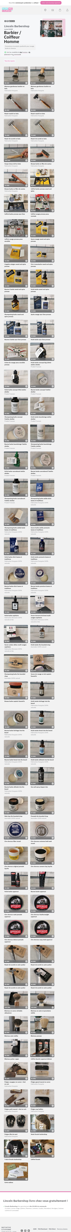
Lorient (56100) (8, 29)
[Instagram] (25, 1231)
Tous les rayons (10, 61)
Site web (12, 21)
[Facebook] (22, 1231)
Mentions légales (62, 1229)
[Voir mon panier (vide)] (60, 10)
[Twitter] (29, 1231)
